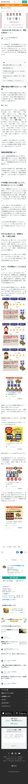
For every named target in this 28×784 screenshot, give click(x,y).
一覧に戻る (14, 560)
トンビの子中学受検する (15, 566)
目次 (4, 62)
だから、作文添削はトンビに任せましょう (13, 80)
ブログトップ (9, 11)
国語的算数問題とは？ (8, 68)
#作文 (4, 546)
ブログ (15, 11)
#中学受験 (9, 546)
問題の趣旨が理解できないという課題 (12, 65)
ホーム (2, 11)
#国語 (14, 546)
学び (19, 11)
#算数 (19, 546)
